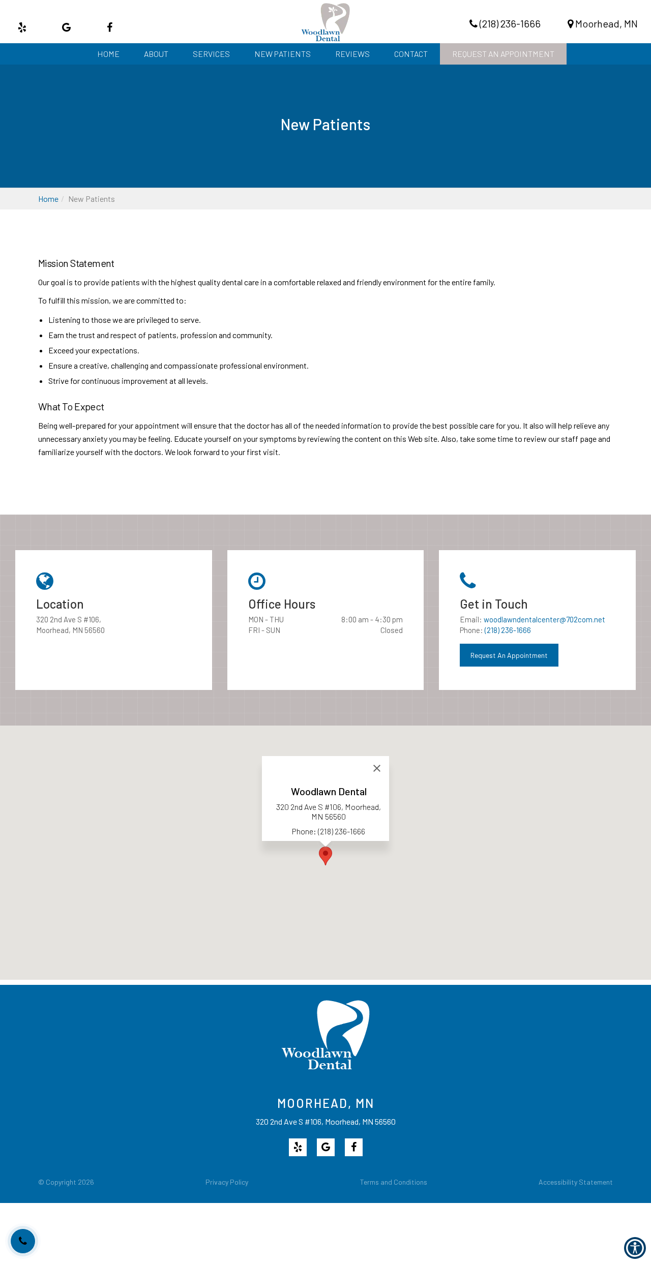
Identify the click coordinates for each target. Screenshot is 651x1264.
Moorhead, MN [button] (605, 23)
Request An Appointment (509, 655)
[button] (503, 54)
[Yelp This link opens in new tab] (22, 27)
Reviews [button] (352, 53)
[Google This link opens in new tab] (66, 27)
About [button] (156, 53)
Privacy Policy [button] (226, 1182)
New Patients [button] (282, 53)
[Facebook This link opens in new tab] (109, 27)
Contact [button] (411, 53)
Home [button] (108, 53)
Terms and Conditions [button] (393, 1182)
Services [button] (211, 53)
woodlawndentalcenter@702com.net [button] (544, 619)
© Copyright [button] (66, 1182)
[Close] (377, 768)
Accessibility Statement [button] (576, 1182)
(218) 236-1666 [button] (509, 23)
